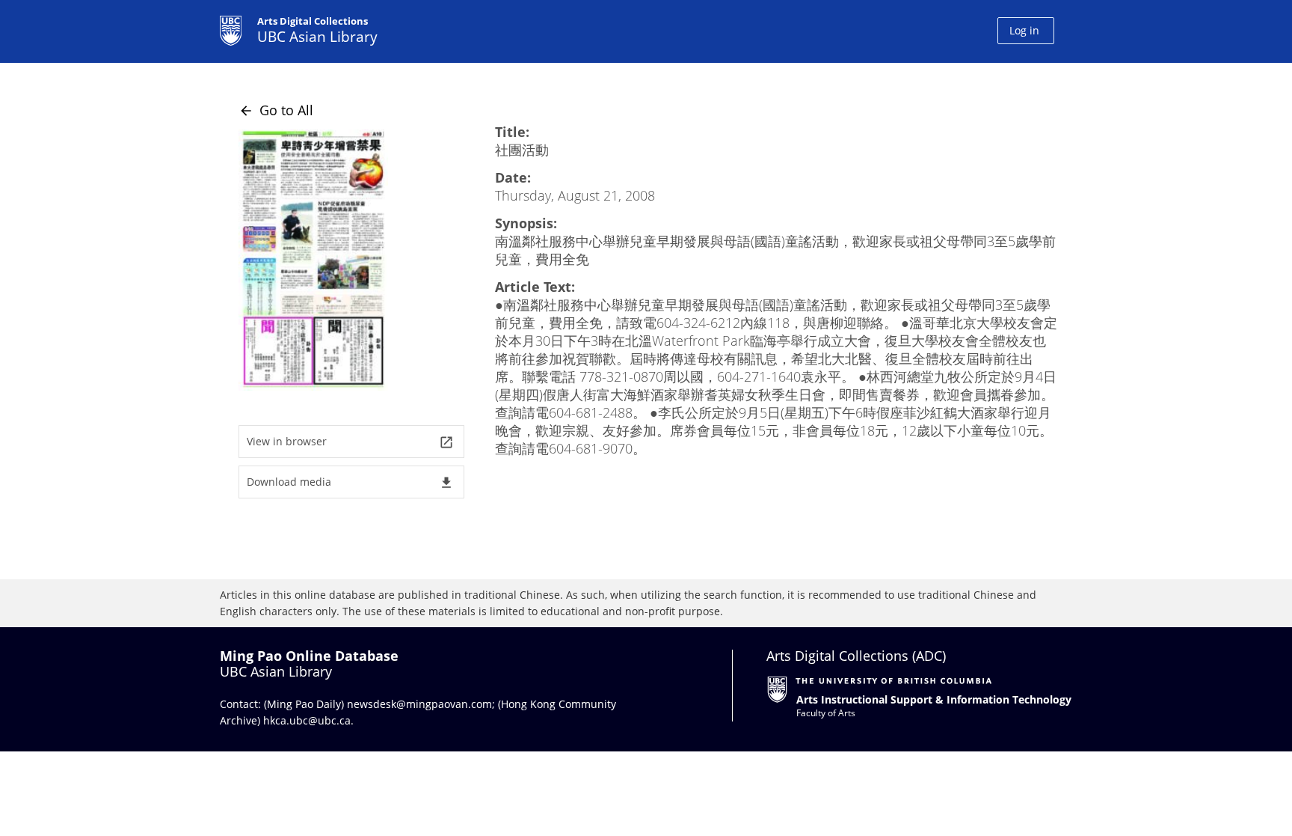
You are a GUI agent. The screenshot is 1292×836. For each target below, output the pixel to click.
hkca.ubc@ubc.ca (307, 720)
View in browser (350, 442)
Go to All (276, 110)
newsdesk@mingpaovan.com (419, 704)
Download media (350, 482)
